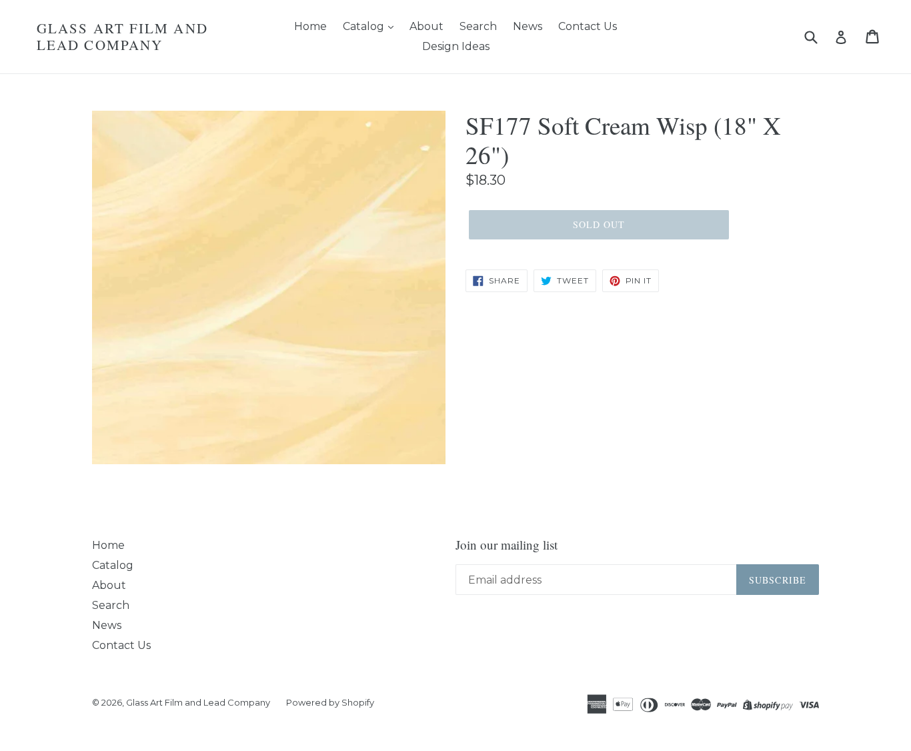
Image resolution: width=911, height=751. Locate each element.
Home (310, 26)
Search (478, 26)
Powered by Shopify (330, 702)
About (426, 26)
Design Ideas (456, 46)
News (527, 26)
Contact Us (587, 26)
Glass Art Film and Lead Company (122, 36)
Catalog (365, 26)
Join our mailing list (506, 545)
